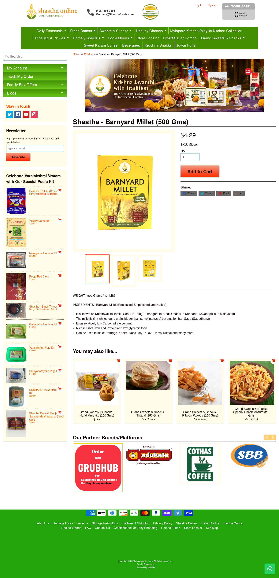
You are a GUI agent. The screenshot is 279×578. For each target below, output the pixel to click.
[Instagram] (34, 114)
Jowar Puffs (185, 45)
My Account (17, 68)
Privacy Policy (162, 523)
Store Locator (148, 37)
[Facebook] (17, 114)
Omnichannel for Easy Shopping (135, 528)
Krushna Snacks (158, 45)
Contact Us (102, 528)
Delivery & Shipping (135, 523)
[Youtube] (26, 114)
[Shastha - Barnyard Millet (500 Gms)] (97, 268)
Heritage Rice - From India (70, 523)
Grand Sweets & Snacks (221, 37)
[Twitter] (9, 114)
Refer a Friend (170, 528)
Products (89, 54)
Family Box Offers (22, 84)
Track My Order (20, 76)
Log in (198, 5)
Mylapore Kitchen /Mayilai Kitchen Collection (206, 30)
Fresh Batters (81, 30)
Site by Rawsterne (145, 564)
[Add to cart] (60, 190)
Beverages (131, 45)
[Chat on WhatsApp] (270, 569)
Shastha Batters (187, 523)
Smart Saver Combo (180, 37)
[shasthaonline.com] (99, 12)
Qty (182, 151)
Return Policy (210, 523)
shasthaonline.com (144, 560)
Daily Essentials (50, 30)
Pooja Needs (118, 37)
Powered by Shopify (145, 567)
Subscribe (18, 157)
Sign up (212, 5)
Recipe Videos (71, 528)
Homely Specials (86, 37)
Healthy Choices (149, 30)
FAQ (88, 528)
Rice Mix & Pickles (50, 37)
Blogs (11, 93)
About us (43, 523)
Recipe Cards (232, 523)
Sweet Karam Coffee (101, 45)
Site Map (212, 528)
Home (76, 54)
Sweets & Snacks (113, 30)
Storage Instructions (105, 523)
